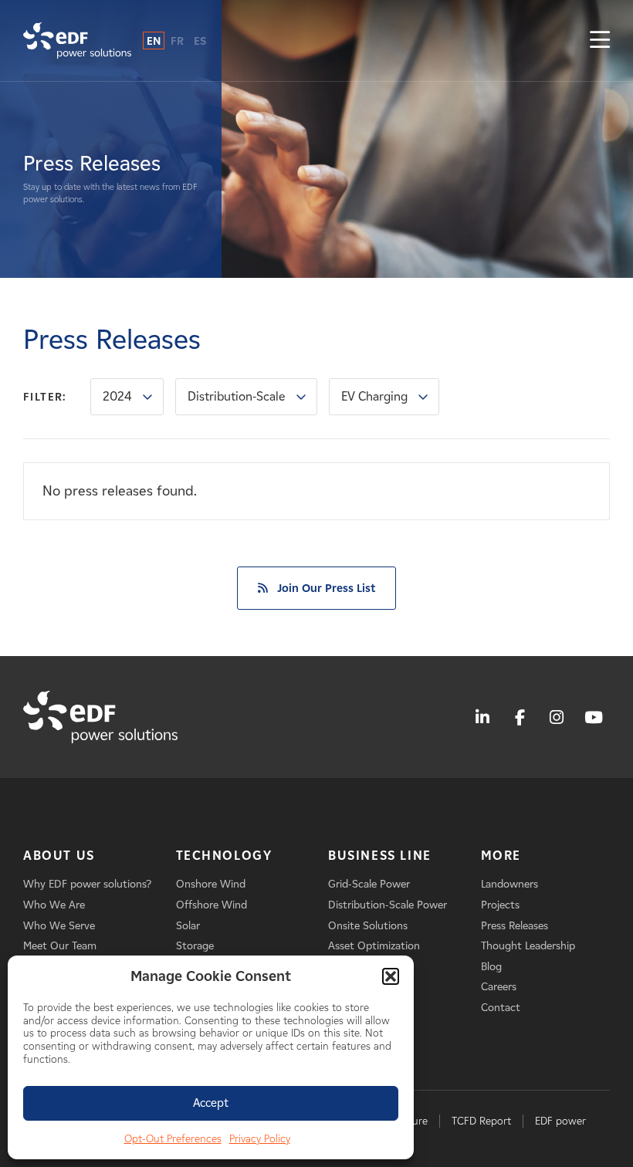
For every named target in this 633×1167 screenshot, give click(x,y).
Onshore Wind (210, 884)
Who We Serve (59, 925)
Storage (195, 945)
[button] (390, 976)
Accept (210, 1103)
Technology (224, 855)
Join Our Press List (326, 588)
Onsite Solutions (368, 925)
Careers (498, 986)
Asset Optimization (374, 945)
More (501, 855)
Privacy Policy (259, 1138)
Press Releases (514, 925)
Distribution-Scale (237, 396)
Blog (491, 966)
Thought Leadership (528, 945)
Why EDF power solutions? (87, 884)
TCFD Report (481, 1121)
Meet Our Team (59, 945)
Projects (500, 905)
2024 (117, 396)
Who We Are (54, 905)
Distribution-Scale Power (387, 905)
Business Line (380, 855)
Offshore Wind (211, 905)
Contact (500, 1007)
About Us (59, 855)
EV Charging (374, 396)
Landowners (509, 884)
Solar (188, 925)
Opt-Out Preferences (173, 1138)
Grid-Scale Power (369, 884)
